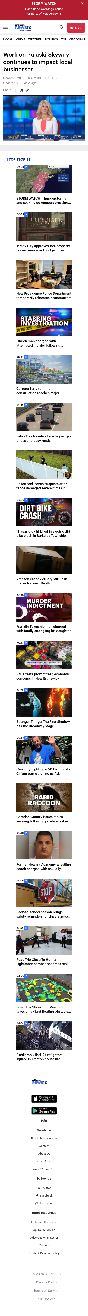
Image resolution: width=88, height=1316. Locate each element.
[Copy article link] (27, 90)
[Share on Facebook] (16, 90)
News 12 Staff (12, 78)
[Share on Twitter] (21, 90)
